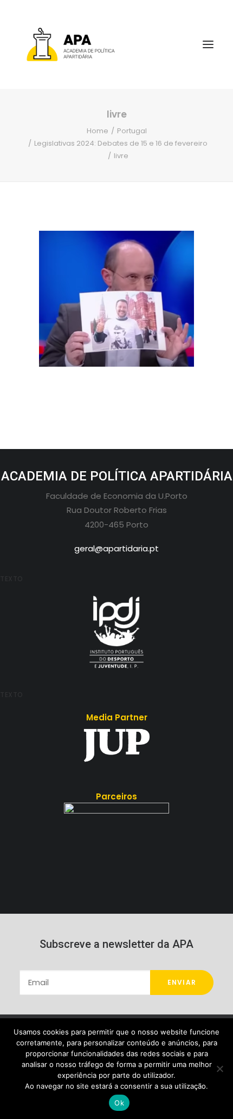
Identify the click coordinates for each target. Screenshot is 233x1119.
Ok (119, 1102)
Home (97, 131)
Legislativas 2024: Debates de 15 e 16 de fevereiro (121, 143)
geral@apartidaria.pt (116, 548)
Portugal (132, 131)
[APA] (116, 44)
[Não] (219, 1068)
